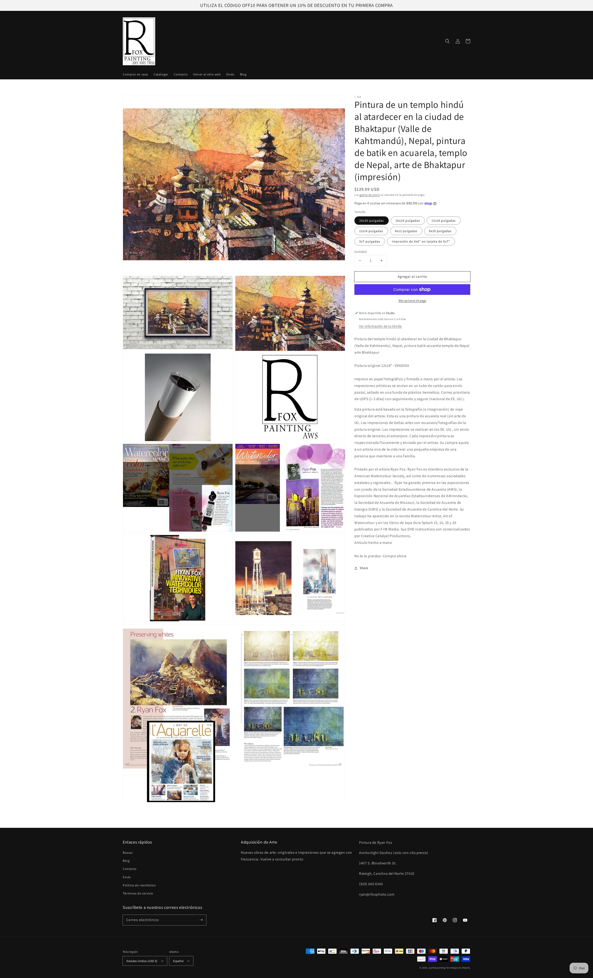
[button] (447, 41)
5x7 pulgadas (369, 241)
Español (178, 961)
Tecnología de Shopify (458, 967)
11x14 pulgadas (371, 231)
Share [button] (364, 568)
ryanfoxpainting (436, 967)
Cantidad (360, 252)
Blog (126, 861)
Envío (127, 877)
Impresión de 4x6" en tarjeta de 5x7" (421, 241)
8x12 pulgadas (406, 231)
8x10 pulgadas (440, 231)
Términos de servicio (138, 893)
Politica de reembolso (139, 885)
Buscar (128, 852)
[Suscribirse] (201, 920)
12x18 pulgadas (444, 220)
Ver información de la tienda (380, 326)
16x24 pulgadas (408, 220)
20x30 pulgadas (371, 220)
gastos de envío (370, 194)
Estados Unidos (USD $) (142, 961)
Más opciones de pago (412, 300)
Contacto (130, 869)
